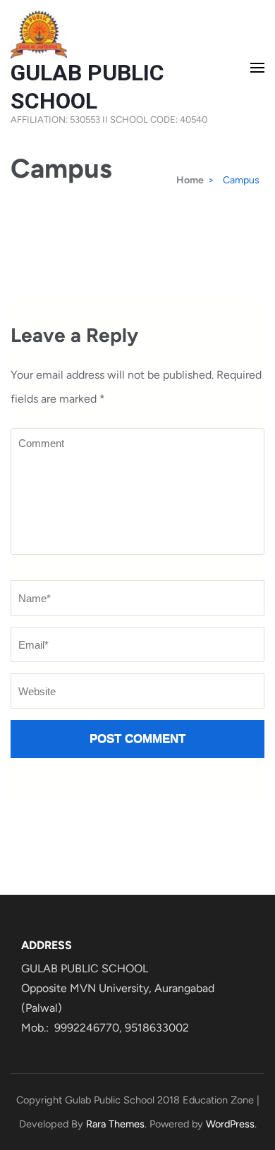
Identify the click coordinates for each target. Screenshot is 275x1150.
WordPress (230, 1124)
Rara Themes (115, 1124)
